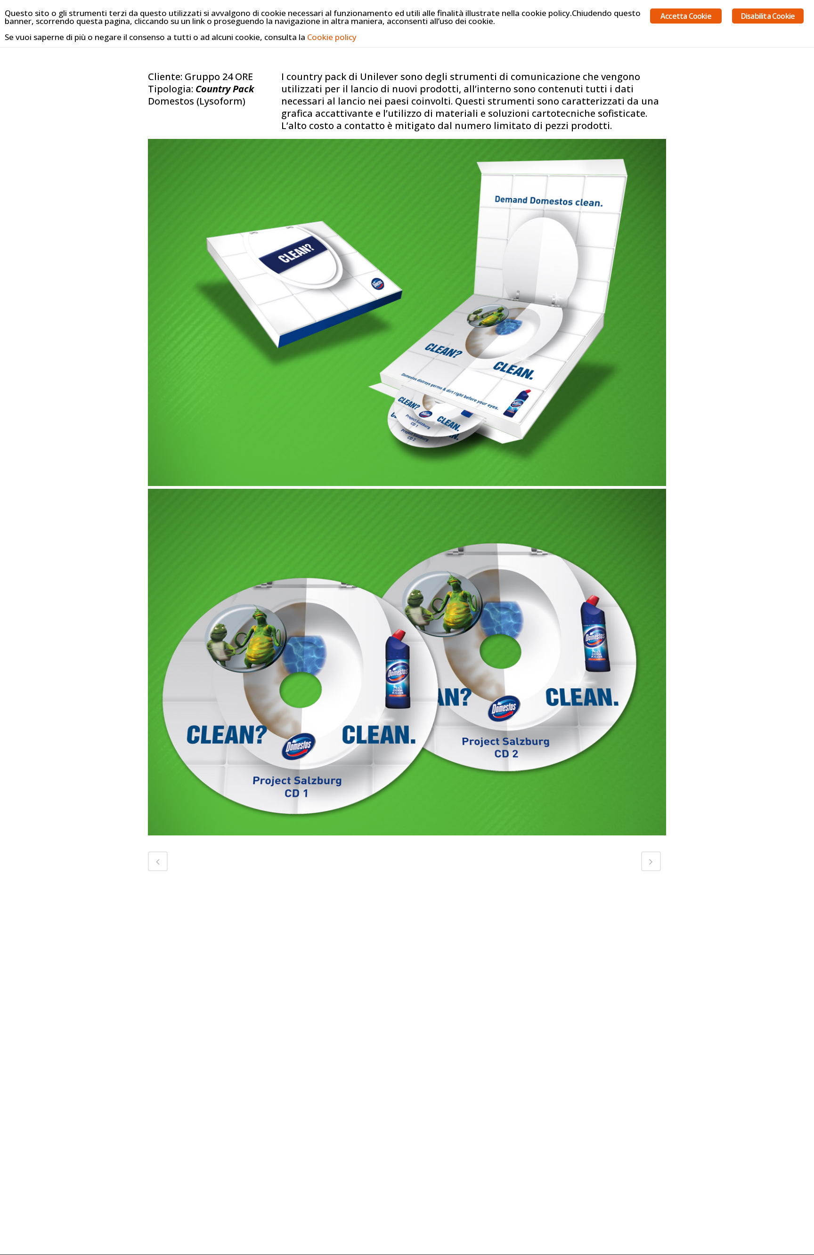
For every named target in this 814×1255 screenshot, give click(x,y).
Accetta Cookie (685, 16)
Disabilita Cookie (768, 16)
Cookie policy (332, 37)
